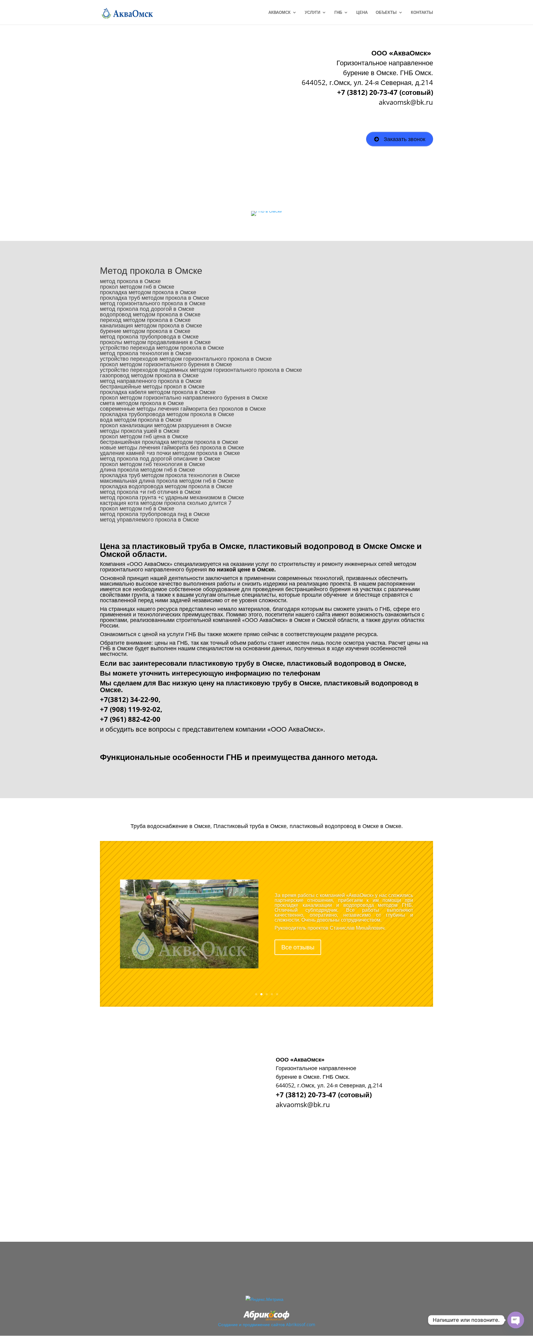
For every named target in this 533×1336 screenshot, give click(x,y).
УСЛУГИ (312, 12)
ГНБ (338, 12)
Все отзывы (297, 947)
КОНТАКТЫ (422, 12)
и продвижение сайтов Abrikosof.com (277, 1324)
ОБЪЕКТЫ (386, 12)
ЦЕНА (362, 12)
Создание (228, 1324)
